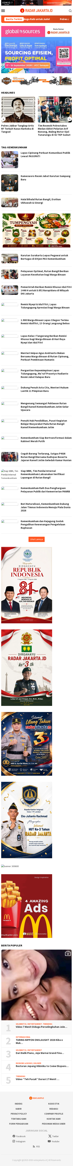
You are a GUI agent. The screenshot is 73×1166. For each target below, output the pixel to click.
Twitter (55, 1136)
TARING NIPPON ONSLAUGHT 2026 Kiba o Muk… (39, 1041)
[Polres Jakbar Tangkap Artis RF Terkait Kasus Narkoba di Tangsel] (18, 109)
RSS (38, 1146)
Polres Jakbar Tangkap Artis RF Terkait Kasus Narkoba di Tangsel (17, 128)
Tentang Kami (18, 1118)
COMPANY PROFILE (53, 1113)
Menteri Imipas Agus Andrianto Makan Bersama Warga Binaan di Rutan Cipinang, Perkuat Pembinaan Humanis (45, 356)
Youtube (55, 1141)
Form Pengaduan (18, 1123)
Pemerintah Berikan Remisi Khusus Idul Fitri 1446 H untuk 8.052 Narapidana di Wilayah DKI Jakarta (46, 290)
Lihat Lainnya (36, 539)
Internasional (23, 1037)
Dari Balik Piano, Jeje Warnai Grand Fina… (40, 1053)
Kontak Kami (54, 1118)
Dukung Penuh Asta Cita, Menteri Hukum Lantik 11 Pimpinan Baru (44, 389)
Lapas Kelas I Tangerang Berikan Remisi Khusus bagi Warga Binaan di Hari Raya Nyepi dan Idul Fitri (44, 339)
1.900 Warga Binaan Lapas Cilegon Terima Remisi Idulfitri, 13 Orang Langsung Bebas (45, 321)
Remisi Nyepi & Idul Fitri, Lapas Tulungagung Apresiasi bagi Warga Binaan (45, 306)
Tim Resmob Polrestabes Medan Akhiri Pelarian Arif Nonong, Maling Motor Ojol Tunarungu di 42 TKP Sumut (54, 130)
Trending (47, 1024)
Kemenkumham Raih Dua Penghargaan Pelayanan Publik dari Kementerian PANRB (45, 489)
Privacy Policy (19, 1113)
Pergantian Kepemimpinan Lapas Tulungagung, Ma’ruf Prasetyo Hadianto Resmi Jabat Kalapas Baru (44, 374)
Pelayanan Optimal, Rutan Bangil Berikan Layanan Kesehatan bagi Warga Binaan (45, 273)
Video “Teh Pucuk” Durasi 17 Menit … (37, 1079)
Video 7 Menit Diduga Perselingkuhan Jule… (41, 1026)
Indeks (18, 1103)
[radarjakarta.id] (36, 10)
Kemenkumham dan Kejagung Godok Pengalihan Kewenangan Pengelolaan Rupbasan (43, 524)
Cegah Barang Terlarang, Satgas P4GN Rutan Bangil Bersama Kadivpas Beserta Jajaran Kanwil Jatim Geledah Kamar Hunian (46, 457)
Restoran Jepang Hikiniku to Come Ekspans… (42, 1066)
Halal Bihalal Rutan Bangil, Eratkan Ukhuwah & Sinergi (41, 201)
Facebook (20, 1136)
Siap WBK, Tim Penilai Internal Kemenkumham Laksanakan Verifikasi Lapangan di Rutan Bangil (43, 474)
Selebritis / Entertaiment (29, 1024)
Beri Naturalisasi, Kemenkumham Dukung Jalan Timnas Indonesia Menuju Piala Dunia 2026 (45, 507)
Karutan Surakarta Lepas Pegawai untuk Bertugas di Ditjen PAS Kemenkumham (44, 257)
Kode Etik (53, 1103)
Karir (19, 1108)
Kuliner (37, 1063)
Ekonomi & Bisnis (24, 1063)
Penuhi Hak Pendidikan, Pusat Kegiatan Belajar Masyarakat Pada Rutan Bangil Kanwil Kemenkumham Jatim (44, 424)
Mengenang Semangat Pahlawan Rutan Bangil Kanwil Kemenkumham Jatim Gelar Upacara (45, 407)
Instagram (20, 1141)
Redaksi (53, 1108)
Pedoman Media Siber (53, 1123)
